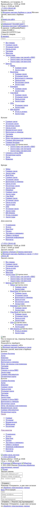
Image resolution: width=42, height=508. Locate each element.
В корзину (5, 36)
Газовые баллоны (12, 142)
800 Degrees (15, 109)
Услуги (8, 227)
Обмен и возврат (12, 235)
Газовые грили (11, 45)
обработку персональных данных (16, 488)
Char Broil (14, 93)
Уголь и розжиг (21, 112)
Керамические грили (14, 130)
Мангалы (9, 53)
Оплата (8, 231)
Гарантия (9, 451)
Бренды (9, 64)
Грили (3, 414)
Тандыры (9, 51)
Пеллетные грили (22, 82)
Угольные (9, 420)
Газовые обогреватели (14, 140)
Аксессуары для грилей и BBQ (22, 57)
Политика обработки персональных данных (18, 466)
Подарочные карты (13, 155)
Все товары (10, 43)
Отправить (5, 483)
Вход (3, 490)
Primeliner (14, 86)
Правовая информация (15, 237)
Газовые (9, 418)
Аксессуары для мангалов (20, 61)
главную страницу (10, 345)
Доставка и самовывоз (14, 233)
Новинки (9, 159)
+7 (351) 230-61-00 (8, 8)
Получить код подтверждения (22, 502)
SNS (12, 103)
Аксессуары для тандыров (20, 59)
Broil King (14, 72)
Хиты (8, 157)
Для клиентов (6, 430)
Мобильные (10, 424)
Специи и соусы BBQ (14, 153)
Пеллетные (10, 426)
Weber (12, 66)
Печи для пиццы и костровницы (19, 138)
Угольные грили (12, 47)
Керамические (11, 422)
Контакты (9, 239)
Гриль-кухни (11, 49)
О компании (10, 225)
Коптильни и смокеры (24, 78)
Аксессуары (10, 55)
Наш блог (9, 229)
